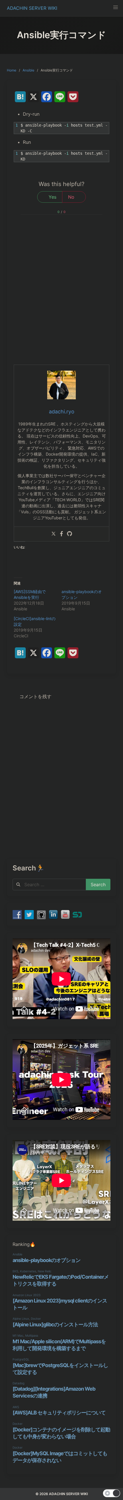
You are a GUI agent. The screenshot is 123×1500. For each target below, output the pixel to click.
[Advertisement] (61, 300)
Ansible (28, 70)
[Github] (69, 534)
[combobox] (49, 884)
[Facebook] (61, 534)
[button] (115, 7)
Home (11, 70)
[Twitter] (53, 534)
